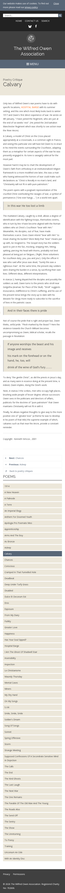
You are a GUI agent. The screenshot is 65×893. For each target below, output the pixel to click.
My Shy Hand (11, 694)
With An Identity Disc (15, 858)
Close (56, 3)
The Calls (9, 766)
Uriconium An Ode (13, 852)
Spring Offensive (12, 738)
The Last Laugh (12, 784)
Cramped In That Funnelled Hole (20, 572)
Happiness (10, 633)
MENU (34, 64)
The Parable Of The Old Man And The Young (26, 803)
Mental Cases (11, 682)
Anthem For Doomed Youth (18, 516)
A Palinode (10, 498)
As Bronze (10, 541)
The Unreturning (12, 833)
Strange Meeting (13, 750)
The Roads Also (12, 809)
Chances (16, 458)
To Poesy (9, 840)
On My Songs (11, 701)
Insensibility (10, 658)
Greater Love (11, 627)
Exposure (9, 609)
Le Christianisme (13, 670)
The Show (9, 827)
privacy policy (31, 7)
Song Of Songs (12, 725)
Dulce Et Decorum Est (15, 596)
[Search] (60, 15)
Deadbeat (9, 578)
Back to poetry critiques (21, 471)
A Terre (8, 504)
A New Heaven (12, 492)
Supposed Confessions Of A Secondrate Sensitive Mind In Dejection (31, 758)
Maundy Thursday (13, 676)
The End (9, 772)
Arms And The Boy (14, 535)
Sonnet (8, 731)
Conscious (10, 566)
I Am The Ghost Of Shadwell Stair (21, 651)
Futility (8, 621)
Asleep (17, 464)
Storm (8, 744)
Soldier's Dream (12, 719)
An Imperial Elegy (13, 510)
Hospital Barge (12, 645)
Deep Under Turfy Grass (16, 584)
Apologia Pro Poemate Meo (18, 523)
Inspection (10, 664)
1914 (7, 486)
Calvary (8, 553)
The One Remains (13, 797)
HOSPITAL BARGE (30, 107)
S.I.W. (7, 707)
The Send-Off (11, 815)
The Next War (11, 790)
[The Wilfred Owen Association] (32, 39)
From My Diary (12, 615)
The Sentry (10, 821)
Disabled (9, 590)
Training (8, 846)
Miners (8, 688)
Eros (7, 602)
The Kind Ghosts (13, 778)
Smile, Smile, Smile (14, 713)
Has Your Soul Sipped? (15, 639)
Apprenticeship (12, 529)
